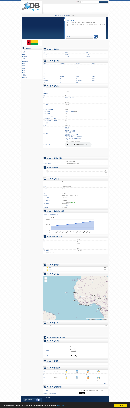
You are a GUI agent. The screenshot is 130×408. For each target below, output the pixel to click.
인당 (67, 205)
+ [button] (45, 278)
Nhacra (93, 76)
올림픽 (24, 75)
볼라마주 (45, 54)
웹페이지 (25, 77)
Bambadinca (88, 22)
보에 (44, 76)
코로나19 (25, 63)
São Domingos (79, 80)
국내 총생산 (46, 203)
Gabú (61, 74)
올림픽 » (106, 383)
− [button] (45, 281)
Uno (60, 82)
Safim (61, 80)
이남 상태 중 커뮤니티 (70, 135)
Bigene (93, 63)
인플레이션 (46, 207)
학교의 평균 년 (47, 197)
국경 (24, 65)
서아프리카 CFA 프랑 (69, 111)
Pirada (45, 78)
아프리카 (67, 97)
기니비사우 (70, 20)
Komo (93, 74)
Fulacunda (94, 71)
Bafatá (79, 22)
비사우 (72, 22)
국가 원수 (77, 24)
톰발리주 (88, 56)
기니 (49, 267)
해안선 (45, 190)
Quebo (93, 78)
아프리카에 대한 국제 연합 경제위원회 (73, 136)
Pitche (61, 78)
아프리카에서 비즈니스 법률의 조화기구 (73, 138)
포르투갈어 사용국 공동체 (70, 130)
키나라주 (67, 56)
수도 (49, 99)
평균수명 (45, 195)
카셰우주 (67, 54)
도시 (24, 52)
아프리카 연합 (68, 132)
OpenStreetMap (98, 319)
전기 (24, 72)
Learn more (60, 405)
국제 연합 (67, 127)
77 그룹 (66, 139)
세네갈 (50, 269)
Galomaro (78, 74)
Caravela (78, 69)
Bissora (61, 65)
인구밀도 (45, 188)
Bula (60, 67)
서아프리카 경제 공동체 (70, 131)
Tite (44, 82)
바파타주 (45, 52)
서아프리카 (72, 97)
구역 (44, 184)
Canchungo (62, 69)
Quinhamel (46, 80)
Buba (93, 65)
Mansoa (77, 76)
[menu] (77, 1)
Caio (44, 69)
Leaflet (87, 319)
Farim (77, 71)
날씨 (103, 24)
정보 (24, 54)
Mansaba (62, 76)
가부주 (87, 54)
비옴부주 (67, 52)
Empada (61, 71)
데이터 (24, 59)
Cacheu (77, 67)
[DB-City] (31, 10)
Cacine (93, 67)
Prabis (77, 78)
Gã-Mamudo (46, 74)
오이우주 (45, 56)
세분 (24, 51)
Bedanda (78, 63)
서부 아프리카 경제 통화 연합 (71, 134)
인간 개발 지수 (47, 200)
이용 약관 (49, 399)
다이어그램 (74, 186)
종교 (80, 24)
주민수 (45, 186)
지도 (100, 24)
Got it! (121, 405)
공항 (24, 74)
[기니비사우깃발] (32, 45)
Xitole (77, 82)
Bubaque (45, 67)
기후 (67, 25)
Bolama (77, 65)
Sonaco (93, 80)
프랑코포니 (67, 128)
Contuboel (83, 22)
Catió (94, 22)
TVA (49, 113)
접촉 (48, 401)
